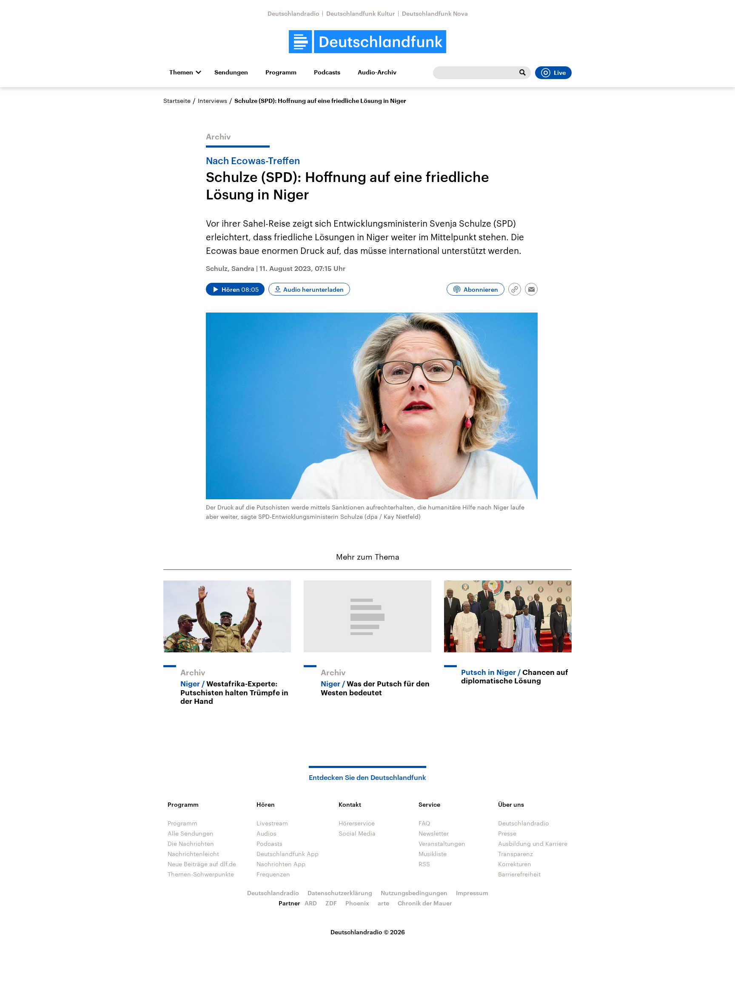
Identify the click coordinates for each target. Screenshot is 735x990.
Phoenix (357, 903)
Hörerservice (357, 823)
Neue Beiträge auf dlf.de (202, 864)
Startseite (177, 100)
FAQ (424, 823)
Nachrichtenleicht (193, 853)
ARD (311, 903)
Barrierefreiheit (519, 874)
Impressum (472, 892)
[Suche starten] (522, 72)
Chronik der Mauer (425, 903)
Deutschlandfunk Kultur (360, 13)
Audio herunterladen (313, 289)
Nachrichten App (280, 864)
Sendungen (231, 72)
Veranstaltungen (442, 843)
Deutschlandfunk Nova (435, 13)
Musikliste (433, 853)
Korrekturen (514, 864)
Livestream (272, 823)
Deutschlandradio (293, 13)
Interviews (212, 100)
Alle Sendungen (191, 833)
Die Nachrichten (191, 843)
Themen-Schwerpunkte (201, 874)
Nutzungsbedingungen (414, 892)
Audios (266, 833)
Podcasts (327, 72)
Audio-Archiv (377, 72)
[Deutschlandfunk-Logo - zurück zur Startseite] (367, 42)
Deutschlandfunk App (287, 853)
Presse (507, 833)
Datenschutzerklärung (340, 892)
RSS (424, 864)
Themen (181, 72)
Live (560, 73)
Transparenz (515, 853)
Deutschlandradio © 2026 (367, 932)
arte (383, 903)
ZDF (331, 903)
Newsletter (434, 833)
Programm (280, 72)
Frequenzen (273, 874)
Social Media (357, 833)
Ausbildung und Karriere (532, 843)
